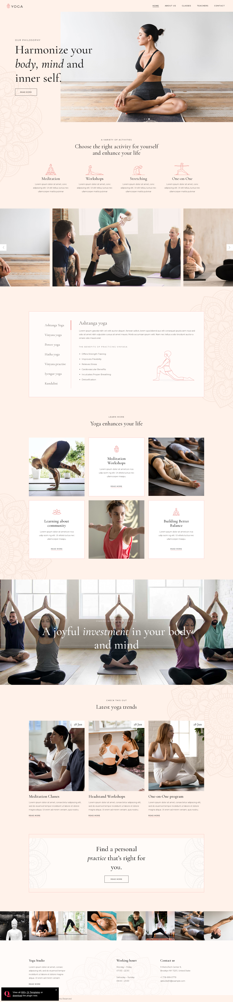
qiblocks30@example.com (172, 981)
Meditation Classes (44, 796)
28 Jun (78, 724)
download (17, 995)
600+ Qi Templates (30, 992)
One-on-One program (165, 796)
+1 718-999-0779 (168, 977)
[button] (144, 119)
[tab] (58, 325)
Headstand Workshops (107, 796)
